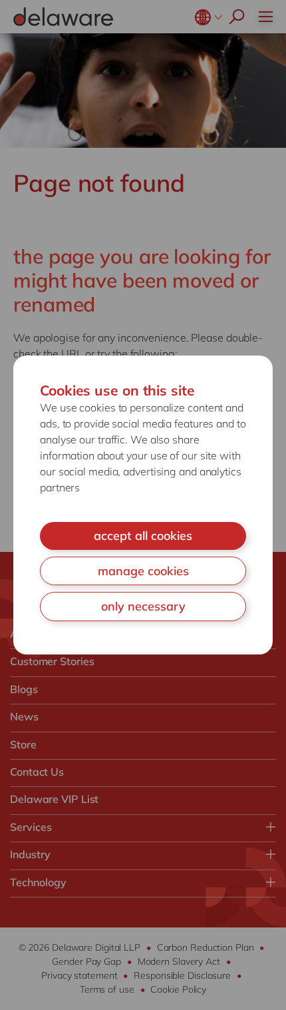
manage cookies (143, 571)
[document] (143, 505)
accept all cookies (143, 535)
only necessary (143, 606)
